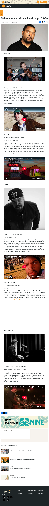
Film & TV (11, 466)
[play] (3, 6)
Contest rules (30, 493)
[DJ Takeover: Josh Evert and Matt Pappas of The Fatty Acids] (5, 451)
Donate (44, 1)
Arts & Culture (12, 475)
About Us (20, 490)
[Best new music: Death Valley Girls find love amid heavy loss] (5, 460)
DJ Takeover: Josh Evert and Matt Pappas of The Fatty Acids (22, 450)
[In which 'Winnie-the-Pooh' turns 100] (5, 477)
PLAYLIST (1, 12)
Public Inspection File (32, 490)
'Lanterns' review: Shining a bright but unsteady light (20, 468)
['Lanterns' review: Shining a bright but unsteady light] (5, 468)
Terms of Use (40, 490)
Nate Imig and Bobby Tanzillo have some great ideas (22, 299)
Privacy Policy (40, 493)
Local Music (12, 449)
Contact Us (20, 493)
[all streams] (47, 6)
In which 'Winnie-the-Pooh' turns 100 (17, 477)
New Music (11, 458)
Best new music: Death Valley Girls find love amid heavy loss (22, 459)
